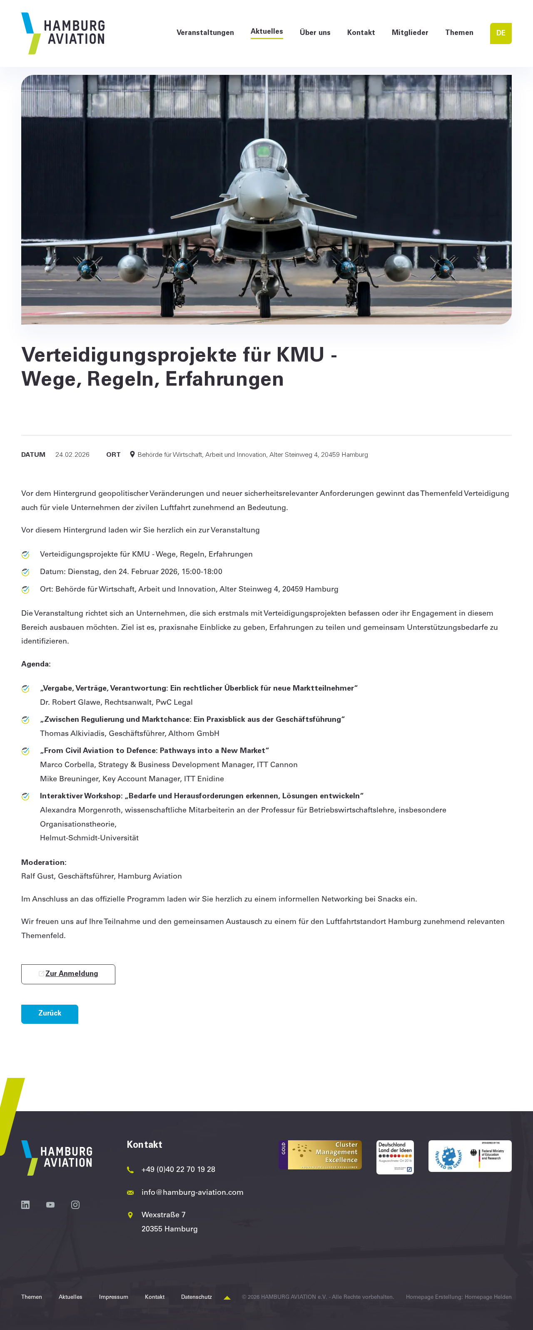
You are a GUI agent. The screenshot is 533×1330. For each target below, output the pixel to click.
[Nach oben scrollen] (227, 1298)
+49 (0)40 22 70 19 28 (178, 1170)
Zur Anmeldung (71, 974)
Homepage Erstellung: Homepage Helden (459, 1297)
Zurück (49, 1014)
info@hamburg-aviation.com (193, 1193)
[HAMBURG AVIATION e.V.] (63, 33)
